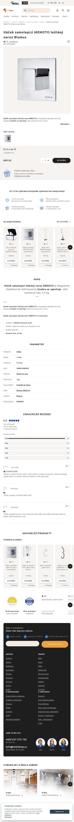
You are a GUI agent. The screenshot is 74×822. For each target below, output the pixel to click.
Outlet (8, 690)
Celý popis (64, 124)
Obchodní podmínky (13, 719)
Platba (8, 708)
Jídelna (8, 662)
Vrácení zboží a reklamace (15, 696)
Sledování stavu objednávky (48, 712)
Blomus (19, 396)
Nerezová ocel (22, 374)
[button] (11, 580)
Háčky (19, 352)
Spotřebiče (10, 670)
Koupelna (9, 678)
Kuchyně (9, 658)
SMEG (40, 666)
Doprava (9, 704)
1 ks (18, 379)
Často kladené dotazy (46, 700)
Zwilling (41, 682)
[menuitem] (6, 17)
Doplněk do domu (24, 385)
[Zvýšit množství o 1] (48, 160)
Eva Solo (41, 690)
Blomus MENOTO (23, 390)
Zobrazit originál (11, 471)
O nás (40, 723)
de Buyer (41, 686)
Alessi (40, 662)
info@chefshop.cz (16, 746)
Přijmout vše (59, 811)
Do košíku (61, 160)
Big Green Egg (43, 674)
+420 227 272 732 (16, 739)
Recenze (41, 696)
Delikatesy (10, 666)
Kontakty (9, 712)
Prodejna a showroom (14, 700)
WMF (40, 658)
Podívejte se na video (22, 176)
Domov (8, 686)
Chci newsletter (55, 644)
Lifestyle (9, 682)
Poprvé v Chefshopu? (46, 716)
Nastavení (8, 817)
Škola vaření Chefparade (47, 708)
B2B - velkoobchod (45, 719)
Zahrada (9, 674)
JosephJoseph (43, 678)
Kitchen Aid (42, 670)
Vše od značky (62, 222)
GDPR (8, 716)
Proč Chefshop (43, 704)
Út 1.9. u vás (8, 149)
